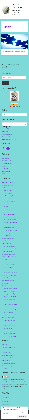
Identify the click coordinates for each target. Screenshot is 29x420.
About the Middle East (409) (9, 139)
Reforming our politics (9, 227)
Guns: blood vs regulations (10, 219)
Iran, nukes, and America (9, 301)
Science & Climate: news (10, 336)
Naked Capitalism (6, 360)
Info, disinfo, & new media (8, 280)
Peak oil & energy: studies (10, 320)
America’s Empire (8, 211)
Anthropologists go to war (10, 325)
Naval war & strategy (9, 312)
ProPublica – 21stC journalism (9, 365)
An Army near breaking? (9, 294)
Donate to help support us (8, 251)
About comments (8, 187)
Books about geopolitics (8, 238)
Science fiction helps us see (10, 272)
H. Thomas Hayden (10, 201)
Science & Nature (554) (7, 134)
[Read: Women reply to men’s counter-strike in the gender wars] (14, 41)
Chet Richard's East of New (8, 347)
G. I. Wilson (8, 198)
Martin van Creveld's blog (8, 358)
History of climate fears (9, 328)
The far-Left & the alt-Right (10, 230)
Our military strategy (7, 285)
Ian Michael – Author (7, 278)
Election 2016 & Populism (10, 214)
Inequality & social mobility (10, 222)
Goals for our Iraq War (9, 299)
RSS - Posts (5, 401)
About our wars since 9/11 (10, 291)
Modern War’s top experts (10, 309)
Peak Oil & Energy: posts (8, 317)
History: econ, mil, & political (9, 275)
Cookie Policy (5, 413)
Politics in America (8, 225)
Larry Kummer (8, 203)
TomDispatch (5, 368)
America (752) (5, 129)
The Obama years (8, 233)
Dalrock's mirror (6, 350)
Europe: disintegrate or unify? (9, 254)
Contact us (4, 240)
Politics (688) (5, 131)
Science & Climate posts (8, 323)
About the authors (8, 190)
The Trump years (8, 235)
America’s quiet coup (7, 209)
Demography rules (6, 243)
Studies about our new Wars (10, 315)
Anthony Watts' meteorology (9, 344)
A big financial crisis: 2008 (8, 182)
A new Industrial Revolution (10, 262)
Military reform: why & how (10, 304)
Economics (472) (6, 136)
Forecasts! (4, 259)
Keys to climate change (9, 331)
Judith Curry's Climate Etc (8, 355)
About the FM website (7, 185)
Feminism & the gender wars (9, 256)
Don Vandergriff (9, 196)
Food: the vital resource (9, 246)
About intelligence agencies (10, 288)
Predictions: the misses (9, 270)
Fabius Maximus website (17, 7)
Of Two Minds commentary (8, 363)
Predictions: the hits (8, 267)
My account (5, 283)
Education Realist (6, 352)
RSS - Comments (6, 404)
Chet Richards (8, 193)
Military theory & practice (10, 307)
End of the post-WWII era (10, 264)
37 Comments (16, 51)
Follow (5, 83)
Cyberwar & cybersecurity (10, 296)
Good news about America (10, 217)
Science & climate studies (10, 333)
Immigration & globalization (10, 248)
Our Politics (6, 206)
